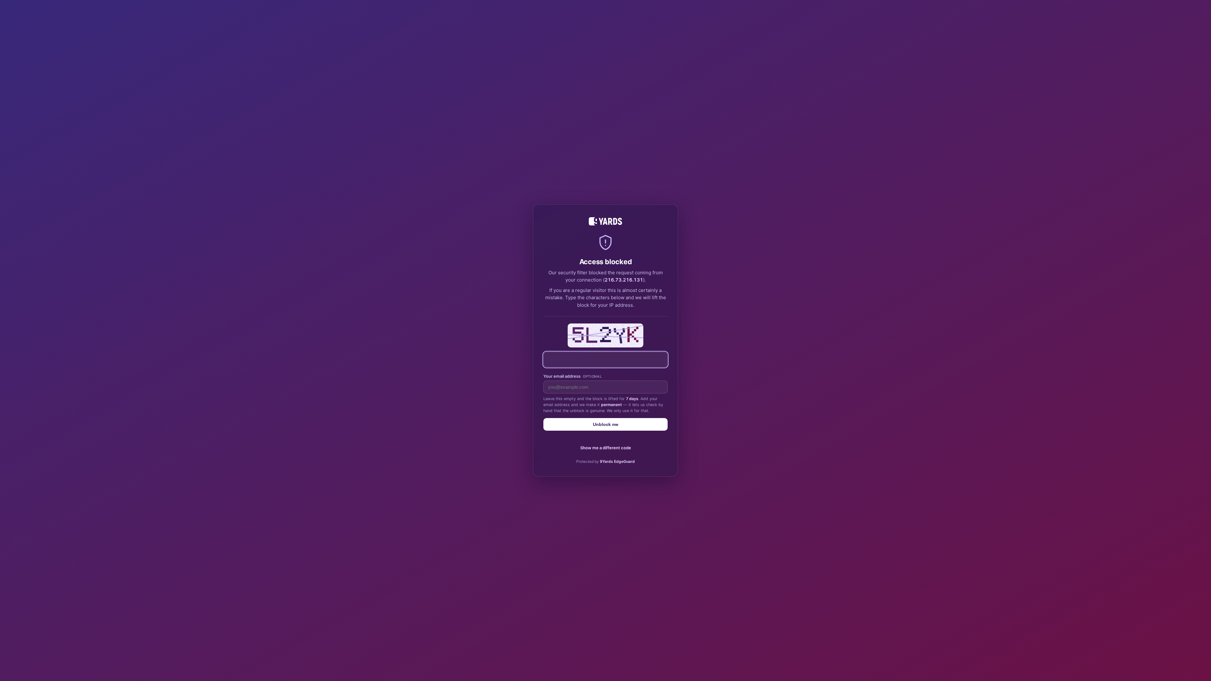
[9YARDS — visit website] (605, 221)
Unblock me (605, 424)
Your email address (572, 376)
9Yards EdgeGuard (617, 461)
